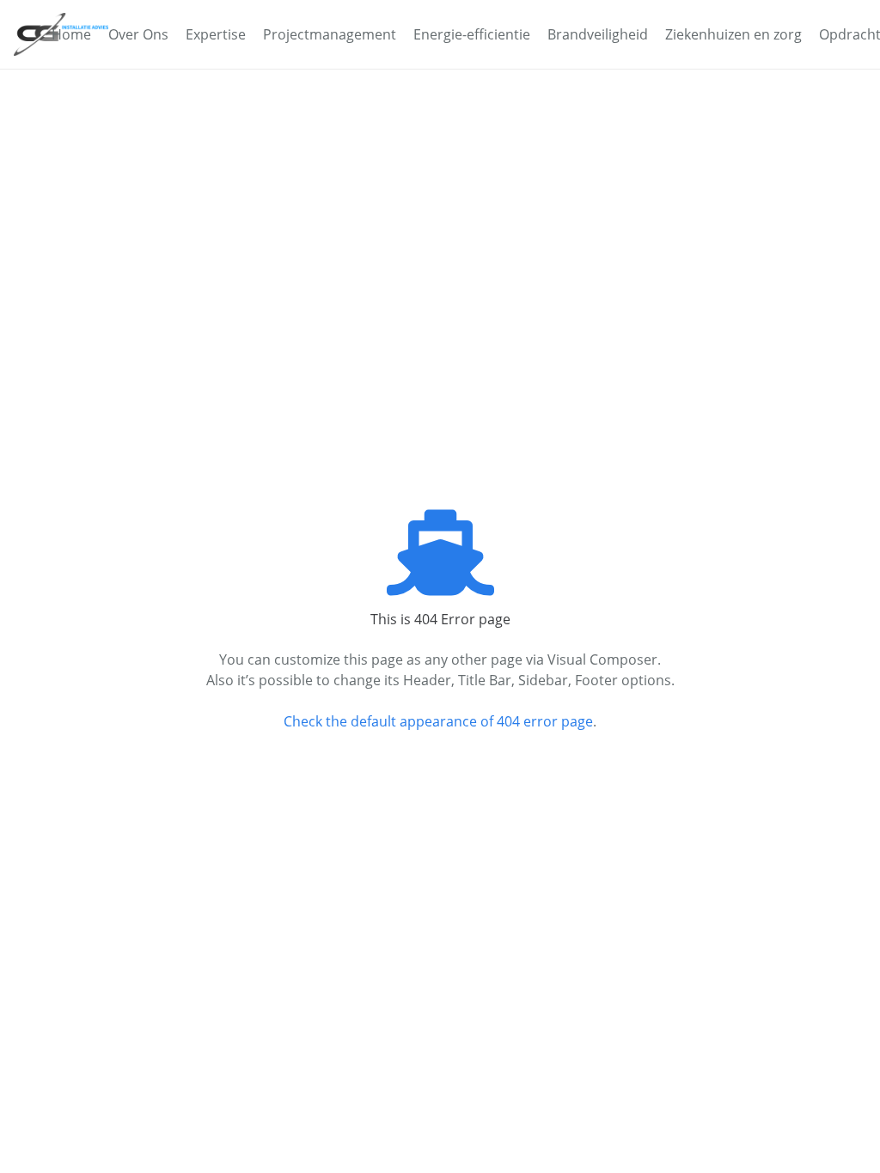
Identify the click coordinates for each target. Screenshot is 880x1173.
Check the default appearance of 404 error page (438, 721)
